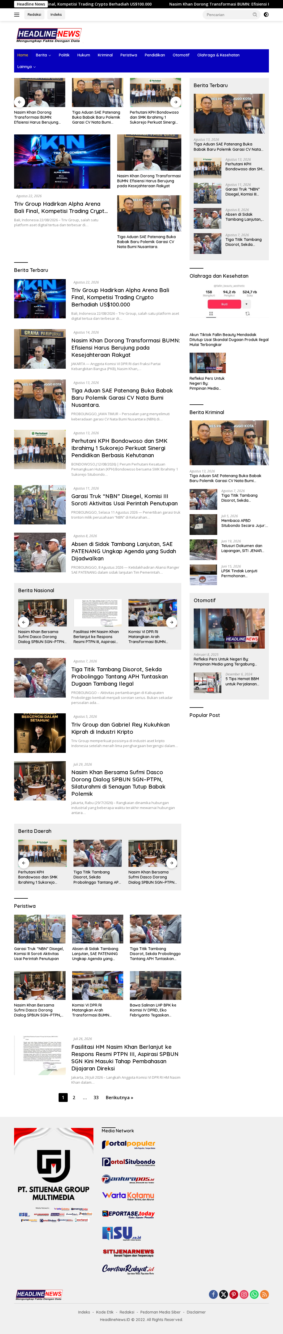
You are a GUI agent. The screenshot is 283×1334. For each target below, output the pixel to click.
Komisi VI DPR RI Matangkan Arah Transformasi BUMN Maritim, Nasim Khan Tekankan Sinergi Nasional (147, 636)
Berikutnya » (119, 1097)
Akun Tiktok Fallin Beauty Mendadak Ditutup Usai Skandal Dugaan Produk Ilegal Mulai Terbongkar (229, 339)
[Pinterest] (233, 1295)
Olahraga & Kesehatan (218, 55)
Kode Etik (105, 1312)
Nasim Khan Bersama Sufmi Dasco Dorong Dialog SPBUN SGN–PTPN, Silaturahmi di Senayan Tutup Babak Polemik (41, 636)
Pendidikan (155, 55)
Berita (41, 55)
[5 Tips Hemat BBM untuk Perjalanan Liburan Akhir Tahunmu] (207, 682)
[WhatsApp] (254, 1295)
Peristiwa (128, 55)
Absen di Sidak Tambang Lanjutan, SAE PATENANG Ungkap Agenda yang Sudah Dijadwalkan (123, 551)
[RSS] (264, 1295)
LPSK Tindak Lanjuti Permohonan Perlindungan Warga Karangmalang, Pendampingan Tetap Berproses (241, 573)
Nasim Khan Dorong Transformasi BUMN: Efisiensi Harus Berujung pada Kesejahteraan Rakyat (36, 117)
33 (96, 1097)
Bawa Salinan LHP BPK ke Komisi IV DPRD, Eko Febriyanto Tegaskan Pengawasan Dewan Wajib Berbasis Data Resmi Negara (154, 1010)
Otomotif (181, 55)
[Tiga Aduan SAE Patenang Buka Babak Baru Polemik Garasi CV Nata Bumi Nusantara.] (98, 92)
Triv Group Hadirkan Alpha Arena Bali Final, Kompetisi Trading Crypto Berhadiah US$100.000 (61, 211)
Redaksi (34, 14)
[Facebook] (213, 1295)
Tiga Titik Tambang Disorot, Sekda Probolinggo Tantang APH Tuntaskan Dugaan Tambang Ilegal (119, 676)
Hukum (83, 55)
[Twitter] (223, 1295)
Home (22, 55)
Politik (64, 55)
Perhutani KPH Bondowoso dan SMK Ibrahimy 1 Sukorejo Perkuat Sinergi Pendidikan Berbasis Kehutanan (154, 117)
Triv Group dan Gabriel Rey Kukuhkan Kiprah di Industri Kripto (120, 728)
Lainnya (24, 66)
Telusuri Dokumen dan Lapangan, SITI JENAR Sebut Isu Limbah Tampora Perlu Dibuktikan (241, 548)
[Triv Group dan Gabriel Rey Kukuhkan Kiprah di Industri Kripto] (40, 733)
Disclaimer (196, 1312)
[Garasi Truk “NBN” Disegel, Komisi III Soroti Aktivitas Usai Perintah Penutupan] (40, 504)
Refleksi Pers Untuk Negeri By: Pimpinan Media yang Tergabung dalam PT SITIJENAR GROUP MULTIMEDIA (207, 383)
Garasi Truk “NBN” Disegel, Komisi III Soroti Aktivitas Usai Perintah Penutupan (124, 500)
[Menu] (18, 14)
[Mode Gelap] (266, 14)
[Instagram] (244, 1295)
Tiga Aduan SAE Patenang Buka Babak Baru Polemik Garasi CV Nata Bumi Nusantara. (96, 117)
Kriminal (105, 55)
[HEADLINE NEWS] (48, 34)
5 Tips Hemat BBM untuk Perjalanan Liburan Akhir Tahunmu (242, 681)
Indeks (56, 14)
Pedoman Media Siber (160, 1312)
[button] (255, 14)
